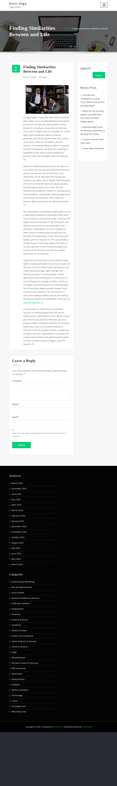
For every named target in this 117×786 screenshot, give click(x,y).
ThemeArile (87, 727)
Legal (44, 77)
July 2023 (16, 548)
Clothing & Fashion (21, 603)
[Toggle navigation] (104, 4)
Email (15, 417)
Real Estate (17, 673)
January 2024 (18, 521)
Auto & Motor (18, 592)
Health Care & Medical (22, 636)
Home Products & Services (24, 641)
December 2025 (19, 488)
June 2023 (16, 553)
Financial (16, 614)
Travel (14, 700)
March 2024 (17, 510)
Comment (17, 380)
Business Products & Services (26, 598)
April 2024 (16, 504)
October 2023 (18, 537)
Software (16, 684)
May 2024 (16, 499)
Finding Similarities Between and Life (90, 28)
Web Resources (19, 711)
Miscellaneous (18, 657)
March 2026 (17, 483)
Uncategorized (18, 706)
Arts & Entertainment (22, 587)
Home (66, 28)
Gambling (16, 625)
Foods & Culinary (20, 619)
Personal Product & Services (25, 663)
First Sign (18, 3)
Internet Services (20, 646)
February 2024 (18, 515)
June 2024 (16, 494)
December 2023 (19, 526)
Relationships (18, 679)
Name (15, 404)
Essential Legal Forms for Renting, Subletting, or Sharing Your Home (92, 130)
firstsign (31, 77)
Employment (18, 608)
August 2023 (17, 542)
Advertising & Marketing (23, 581)
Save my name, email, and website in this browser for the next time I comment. (39, 434)
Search (85, 68)
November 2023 (19, 531)
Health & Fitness (19, 630)
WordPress (57, 727)
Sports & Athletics (20, 690)
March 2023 (17, 564)
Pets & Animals (19, 668)
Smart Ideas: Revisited (93, 148)
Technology (17, 695)
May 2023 (16, 559)
